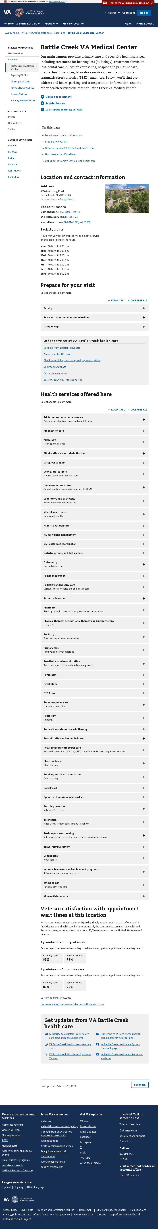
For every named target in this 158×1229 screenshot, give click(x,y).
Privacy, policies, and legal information (24, 1214)
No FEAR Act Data (83, 1214)
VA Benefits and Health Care (20, 23)
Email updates (88, 1131)
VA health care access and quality (59, 1126)
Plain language (138, 1210)
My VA (128, 23)
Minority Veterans (11, 1135)
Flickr (83, 1152)
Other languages (36, 1187)
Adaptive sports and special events (17, 1152)
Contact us (128, 12)
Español (6, 1187)
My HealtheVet (145, 23)
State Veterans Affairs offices (57, 1146)
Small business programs (16, 1160)
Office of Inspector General (111, 1210)
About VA (50, 23)
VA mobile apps (49, 1140)
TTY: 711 (123, 1159)
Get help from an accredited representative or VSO (56, 1133)
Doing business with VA (53, 1151)
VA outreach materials (53, 1161)
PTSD (5, 1140)
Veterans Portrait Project (17, 1219)
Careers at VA (48, 1156)
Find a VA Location (73, 23)
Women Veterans (11, 1130)
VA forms (46, 1121)
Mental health (9, 1145)
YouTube (85, 1157)
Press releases (88, 1126)
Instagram (85, 1142)
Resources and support (132, 1136)
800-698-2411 (126, 1154)
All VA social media (90, 1163)
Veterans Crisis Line (130, 1124)
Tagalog (19, 1187)
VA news (84, 1121)
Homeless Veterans (12, 1124)
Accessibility (10, 1210)
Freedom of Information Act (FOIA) (56, 1210)
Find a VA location (129, 1175)
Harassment (86, 1210)
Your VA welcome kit (52, 1167)
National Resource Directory (17, 1170)
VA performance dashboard (125, 1214)
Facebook (85, 1137)
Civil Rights (27, 1210)
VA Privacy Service (60, 1214)
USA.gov (101, 1214)
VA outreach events (12, 1165)
